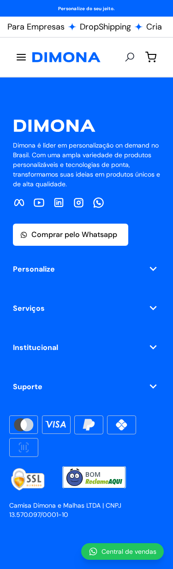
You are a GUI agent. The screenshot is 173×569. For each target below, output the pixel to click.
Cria (154, 26)
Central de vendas (128, 551)
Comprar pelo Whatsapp (74, 234)
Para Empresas (36, 26)
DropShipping (105, 26)
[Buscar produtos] (129, 57)
